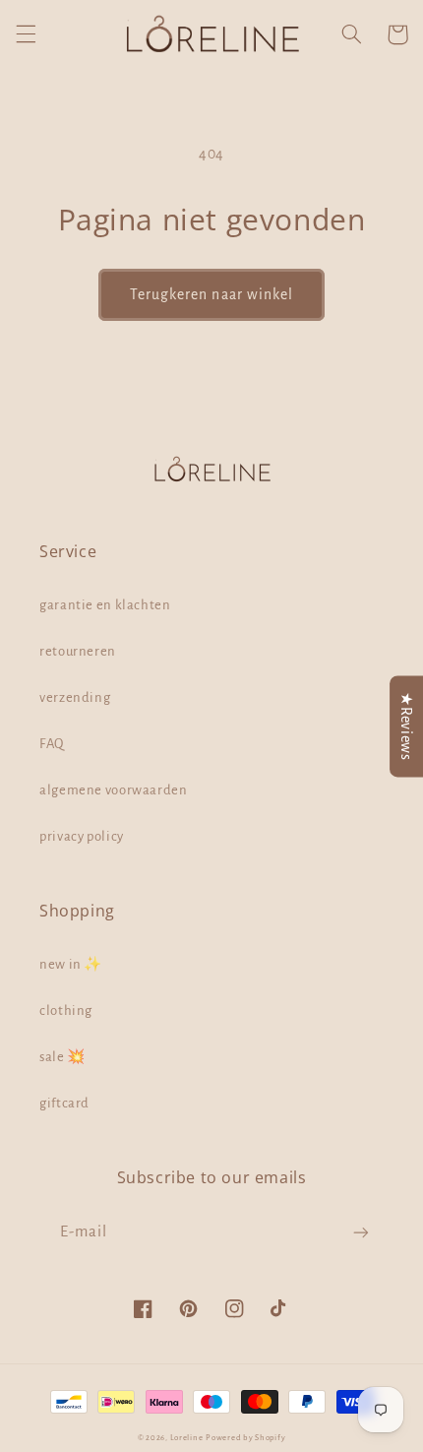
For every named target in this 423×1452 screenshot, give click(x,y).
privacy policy (81, 836)
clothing (65, 1010)
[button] (25, 34)
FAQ (51, 743)
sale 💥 (62, 1056)
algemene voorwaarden (113, 790)
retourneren (77, 651)
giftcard (64, 1103)
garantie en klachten (105, 605)
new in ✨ (70, 964)
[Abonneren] (361, 1232)
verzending (74, 697)
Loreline (187, 1437)
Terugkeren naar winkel (211, 294)
